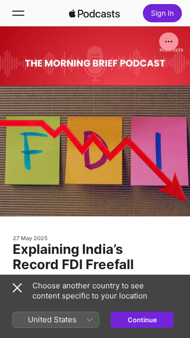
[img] (95, 13)
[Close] (17, 287)
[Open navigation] (18, 13)
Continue (142, 320)
